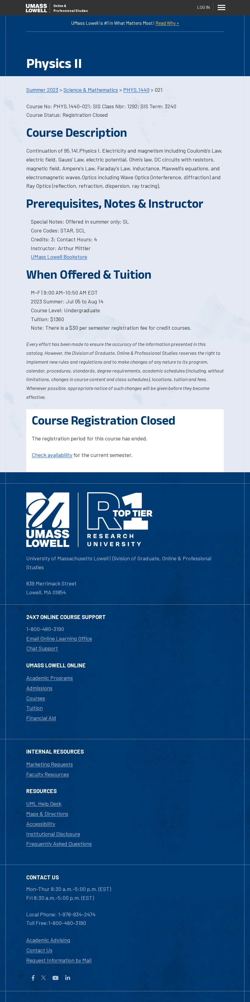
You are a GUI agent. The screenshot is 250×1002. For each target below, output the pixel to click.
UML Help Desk (43, 803)
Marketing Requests (49, 764)
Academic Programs (49, 677)
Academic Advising (48, 940)
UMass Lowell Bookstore (59, 256)
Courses (35, 698)
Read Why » (167, 23)
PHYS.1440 (136, 89)
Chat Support (42, 648)
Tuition (34, 707)
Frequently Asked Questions (59, 843)
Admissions (39, 688)
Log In (203, 7)
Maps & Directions (47, 813)
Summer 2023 (42, 89)
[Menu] (221, 7)
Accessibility (40, 823)
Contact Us (39, 950)
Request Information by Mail (58, 960)
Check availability (52, 454)
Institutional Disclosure (53, 833)
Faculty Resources (47, 774)
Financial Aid (41, 717)
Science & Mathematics (90, 89)
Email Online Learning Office (59, 638)
